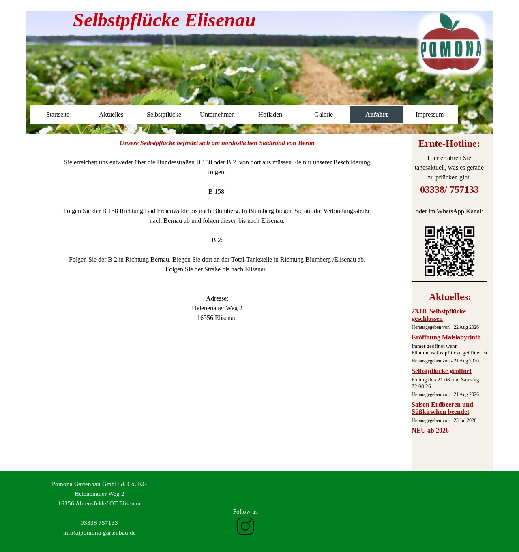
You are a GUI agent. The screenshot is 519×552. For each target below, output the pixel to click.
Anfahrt (376, 114)
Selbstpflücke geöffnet (442, 370)
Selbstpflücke (164, 114)
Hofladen (270, 114)
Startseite (57, 114)
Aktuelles (111, 114)
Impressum (430, 114)
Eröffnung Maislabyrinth (446, 337)
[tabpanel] (449, 208)
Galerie (323, 114)
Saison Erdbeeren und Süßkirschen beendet (442, 408)
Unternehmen (217, 114)
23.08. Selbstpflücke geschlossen (439, 315)
